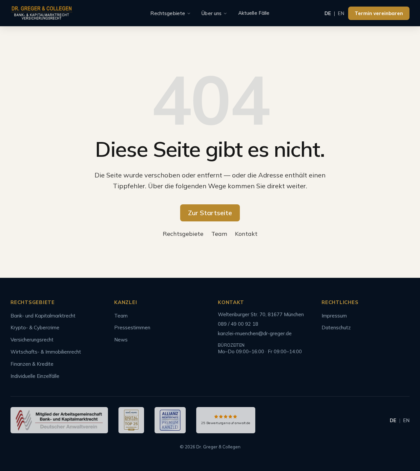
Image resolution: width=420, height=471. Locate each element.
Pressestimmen (132, 327)
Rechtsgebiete (167, 13)
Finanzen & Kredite (31, 364)
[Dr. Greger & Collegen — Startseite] (41, 13)
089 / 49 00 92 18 (238, 324)
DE (328, 13)
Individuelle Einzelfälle (34, 376)
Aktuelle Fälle (254, 13)
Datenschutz (336, 327)
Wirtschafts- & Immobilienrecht (45, 352)
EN (341, 13)
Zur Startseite (210, 213)
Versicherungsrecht (31, 340)
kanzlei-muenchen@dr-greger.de (255, 333)
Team (219, 233)
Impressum (334, 316)
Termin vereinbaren (379, 13)
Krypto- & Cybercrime (34, 327)
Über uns (211, 13)
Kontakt (246, 233)
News (121, 340)
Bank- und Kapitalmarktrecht (42, 316)
